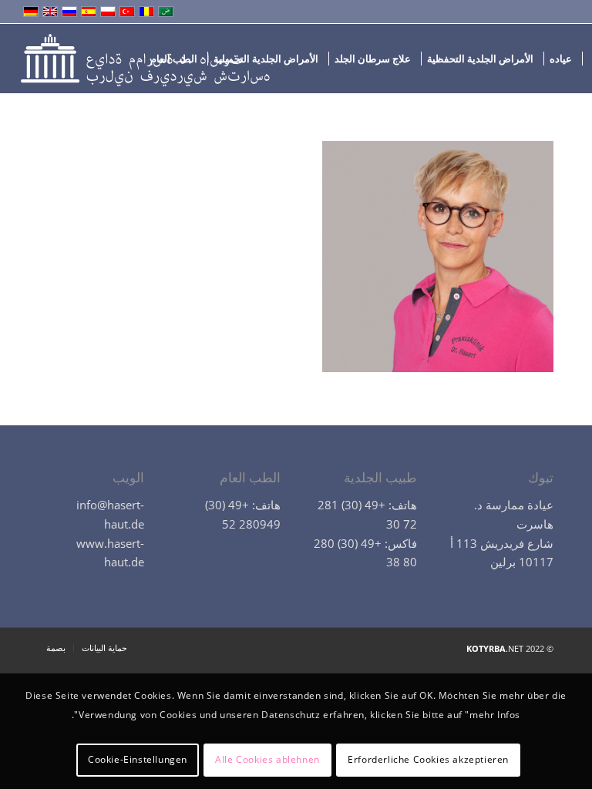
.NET (494, 648)
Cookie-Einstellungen (137, 759)
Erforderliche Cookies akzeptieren (428, 759)
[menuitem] (561, 58)
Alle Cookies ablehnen (267, 759)
